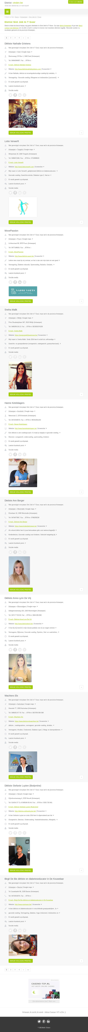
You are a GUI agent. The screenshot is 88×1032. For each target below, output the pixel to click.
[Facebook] (44, 1021)
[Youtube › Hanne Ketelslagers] (24, 454)
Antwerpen (12, 52)
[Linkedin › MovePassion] (20, 282)
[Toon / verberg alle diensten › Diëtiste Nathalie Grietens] (46, 77)
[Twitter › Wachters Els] (10, 747)
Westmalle (20, 509)
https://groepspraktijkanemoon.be (26, 335)
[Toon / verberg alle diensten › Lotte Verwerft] (46, 175)
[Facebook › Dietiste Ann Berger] (15, 552)
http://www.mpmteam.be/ (23, 904)
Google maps (27, 52)
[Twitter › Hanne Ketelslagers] (10, 454)
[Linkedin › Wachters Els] (20, 747)
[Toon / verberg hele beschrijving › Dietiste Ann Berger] (46, 530)
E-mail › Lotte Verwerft (16, 162)
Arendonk (20, 411)
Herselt (19, 794)
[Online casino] (45, 980)
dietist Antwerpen (65, 25)
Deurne (19, 887)
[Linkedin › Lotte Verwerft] (20, 193)
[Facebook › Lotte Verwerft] (15, 193)
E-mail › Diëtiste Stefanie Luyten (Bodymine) (23, 807)
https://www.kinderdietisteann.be (25, 526)
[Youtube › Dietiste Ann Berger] (24, 552)
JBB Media (42, 1027)
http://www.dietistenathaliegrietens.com (28, 69)
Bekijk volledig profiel (20, 133)
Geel (18, 52)
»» (28, 38)
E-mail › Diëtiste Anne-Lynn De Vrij (20, 619)
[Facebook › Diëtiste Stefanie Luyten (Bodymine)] (15, 833)
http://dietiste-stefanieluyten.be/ (25, 811)
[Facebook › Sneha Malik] (15, 357)
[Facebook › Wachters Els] (15, 747)
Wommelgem (21, 606)
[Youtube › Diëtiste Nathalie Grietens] (24, 95)
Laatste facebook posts (17, 86)
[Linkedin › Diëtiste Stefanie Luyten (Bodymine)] (20, 833)
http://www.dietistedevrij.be (24, 624)
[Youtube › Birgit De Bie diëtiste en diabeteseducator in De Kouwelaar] (24, 930)
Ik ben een (75, 2)
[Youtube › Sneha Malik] (24, 357)
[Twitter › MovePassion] (10, 282)
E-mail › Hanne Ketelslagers (18, 424)
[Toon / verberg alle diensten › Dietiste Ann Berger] (46, 535)
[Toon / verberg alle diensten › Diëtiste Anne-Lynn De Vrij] (46, 632)
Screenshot (47, 69)
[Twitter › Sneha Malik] (10, 357)
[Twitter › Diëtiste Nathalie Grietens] (10, 95)
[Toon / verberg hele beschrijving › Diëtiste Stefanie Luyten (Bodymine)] (46, 815)
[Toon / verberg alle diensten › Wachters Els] (46, 730)
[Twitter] (39, 1021)
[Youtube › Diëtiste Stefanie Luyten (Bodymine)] (24, 833)
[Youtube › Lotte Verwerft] (24, 193)
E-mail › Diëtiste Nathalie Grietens (20, 65)
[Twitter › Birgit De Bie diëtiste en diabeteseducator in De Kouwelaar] (10, 930)
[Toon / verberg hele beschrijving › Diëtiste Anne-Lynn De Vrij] (46, 628)
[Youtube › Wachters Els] (24, 747)
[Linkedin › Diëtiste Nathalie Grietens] (20, 95)
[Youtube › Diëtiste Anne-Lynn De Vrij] (24, 650)
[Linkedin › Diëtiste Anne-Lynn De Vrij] (20, 650)
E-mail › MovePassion (16, 252)
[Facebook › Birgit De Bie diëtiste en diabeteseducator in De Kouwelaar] (15, 930)
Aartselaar (20, 704)
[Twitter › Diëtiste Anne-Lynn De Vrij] (10, 650)
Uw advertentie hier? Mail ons (44, 1001)
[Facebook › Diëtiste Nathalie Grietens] (15, 95)
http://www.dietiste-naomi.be (24, 256)
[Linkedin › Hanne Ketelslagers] (20, 454)
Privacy (48, 1027)
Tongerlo (20, 149)
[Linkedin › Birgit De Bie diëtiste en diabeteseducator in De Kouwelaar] (20, 930)
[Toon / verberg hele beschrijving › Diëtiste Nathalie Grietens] (46, 73)
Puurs (19, 239)
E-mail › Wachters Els (16, 717)
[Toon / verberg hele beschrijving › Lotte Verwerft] (46, 171)
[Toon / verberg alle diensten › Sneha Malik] (46, 344)
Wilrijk (19, 318)
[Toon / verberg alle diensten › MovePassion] (46, 265)
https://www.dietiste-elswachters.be (26, 721)
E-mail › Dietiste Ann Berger (18, 522)
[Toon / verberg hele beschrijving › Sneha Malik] (46, 339)
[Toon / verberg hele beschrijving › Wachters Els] (46, 725)
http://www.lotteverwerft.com (24, 167)
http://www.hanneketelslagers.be (25, 428)
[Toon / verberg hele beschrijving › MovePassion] (46, 260)
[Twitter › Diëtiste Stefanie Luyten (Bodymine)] (10, 833)
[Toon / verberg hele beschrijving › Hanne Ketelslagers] (46, 433)
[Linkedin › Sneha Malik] (20, 357)
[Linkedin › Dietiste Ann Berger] (20, 552)
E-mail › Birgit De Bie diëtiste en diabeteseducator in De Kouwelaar (31, 900)
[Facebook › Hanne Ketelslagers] (15, 454)
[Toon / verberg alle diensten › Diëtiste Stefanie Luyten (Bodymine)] (46, 820)
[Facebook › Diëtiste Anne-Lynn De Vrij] (15, 650)
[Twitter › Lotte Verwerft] (10, 193)
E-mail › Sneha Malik (15, 331)
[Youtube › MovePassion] (24, 282)
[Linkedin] (48, 1021)
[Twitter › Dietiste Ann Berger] (10, 552)
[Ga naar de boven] (81, 133)
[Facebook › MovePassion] (15, 282)
